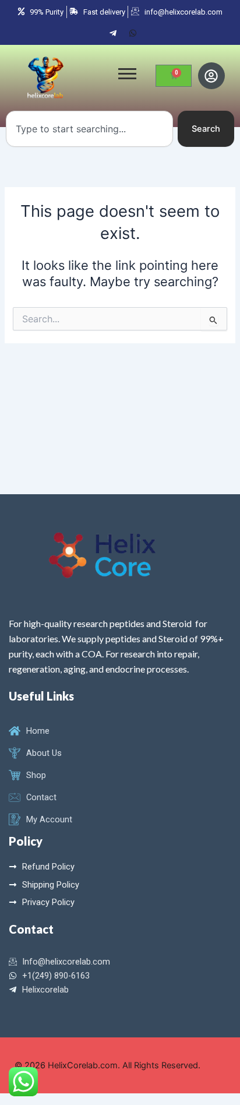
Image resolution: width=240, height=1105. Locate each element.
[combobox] (89, 129)
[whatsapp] (133, 32)
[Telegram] (113, 32)
